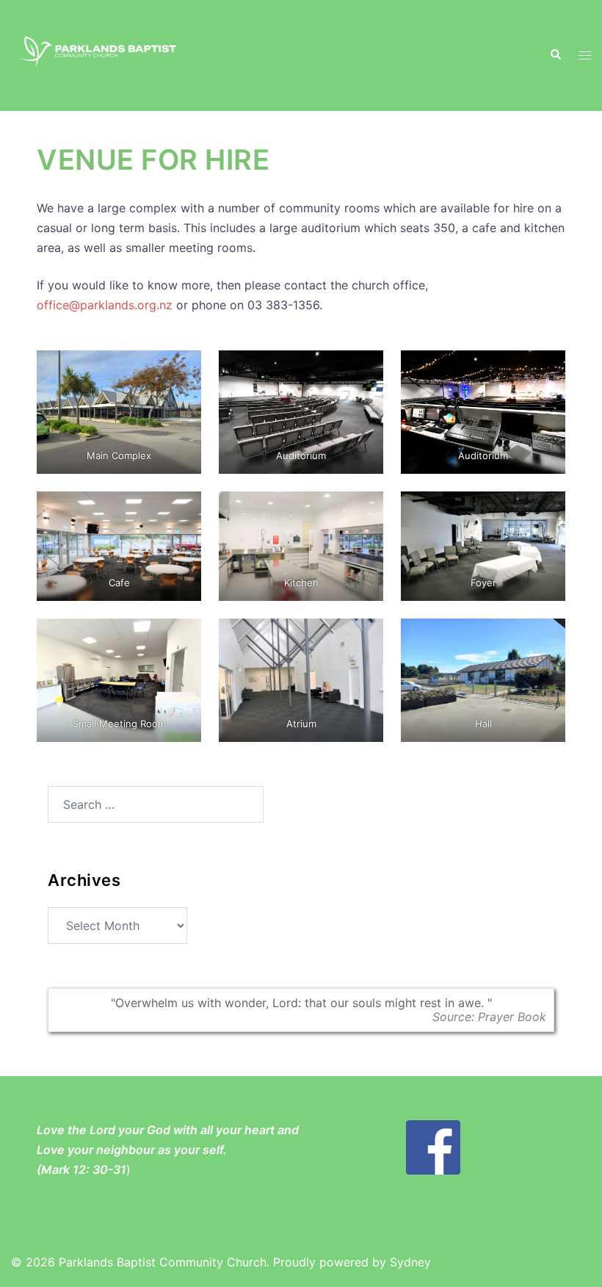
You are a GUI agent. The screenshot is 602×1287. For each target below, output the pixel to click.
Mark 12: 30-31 (83, 1169)
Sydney (410, 1262)
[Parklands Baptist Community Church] (100, 54)
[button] (555, 55)
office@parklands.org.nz (105, 305)
